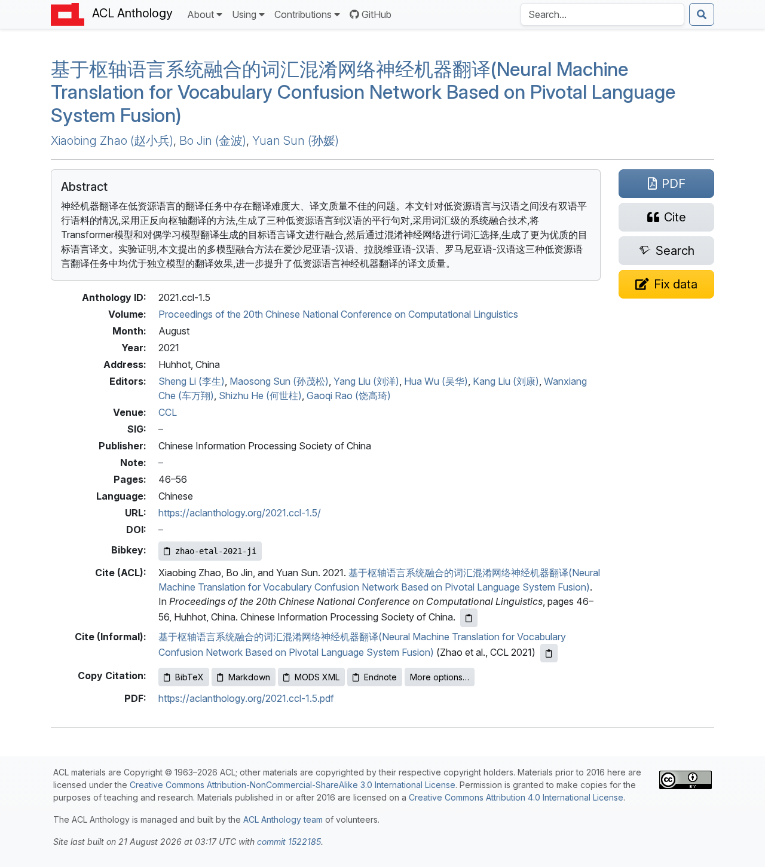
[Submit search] (701, 14)
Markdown (249, 677)
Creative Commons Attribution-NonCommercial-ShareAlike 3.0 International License (292, 785)
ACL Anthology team (283, 819)
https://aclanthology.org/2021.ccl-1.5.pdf (246, 698)
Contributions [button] (303, 14)
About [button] (200, 14)
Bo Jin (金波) (212, 140)
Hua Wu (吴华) (436, 381)
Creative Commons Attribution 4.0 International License (516, 797)
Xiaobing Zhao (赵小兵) (112, 140)
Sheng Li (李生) (191, 381)
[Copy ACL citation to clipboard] (469, 618)
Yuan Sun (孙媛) (295, 140)
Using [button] (244, 14)
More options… (439, 677)
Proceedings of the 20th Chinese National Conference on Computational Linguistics (338, 314)
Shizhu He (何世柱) (260, 395)
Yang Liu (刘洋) (366, 381)
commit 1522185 (289, 841)
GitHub (376, 14)
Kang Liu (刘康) (506, 381)
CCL (167, 412)
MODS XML (317, 677)
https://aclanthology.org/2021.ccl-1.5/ (239, 513)
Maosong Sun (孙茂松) (279, 381)
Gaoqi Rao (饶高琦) (349, 395)
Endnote (380, 677)
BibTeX (189, 677)
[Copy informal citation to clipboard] (549, 653)
